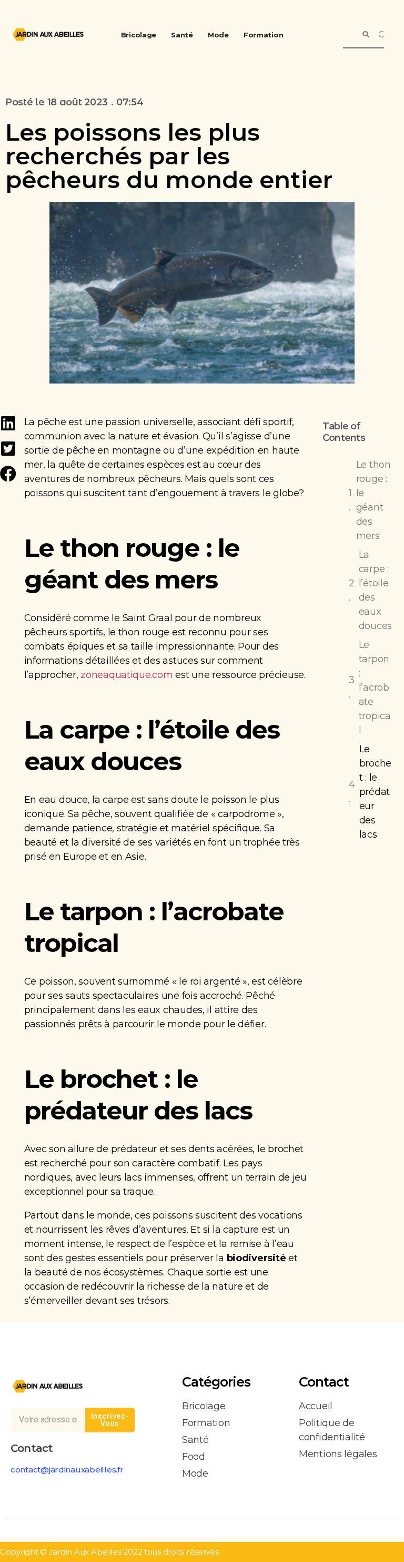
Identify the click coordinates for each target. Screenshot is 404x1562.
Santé (182, 35)
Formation (264, 35)
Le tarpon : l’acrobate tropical (375, 687)
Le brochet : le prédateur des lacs (375, 791)
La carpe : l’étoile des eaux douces (375, 590)
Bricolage (139, 35)
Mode (218, 35)
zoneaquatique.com (126, 675)
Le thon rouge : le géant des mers (373, 500)
